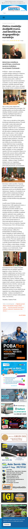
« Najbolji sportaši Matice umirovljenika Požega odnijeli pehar (14, 305)
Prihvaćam (7, 524)
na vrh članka (22, 315)
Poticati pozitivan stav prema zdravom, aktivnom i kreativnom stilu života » (13, 309)
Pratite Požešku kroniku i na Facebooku (14, 1)
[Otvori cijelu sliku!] (14, 51)
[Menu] (4, 17)
